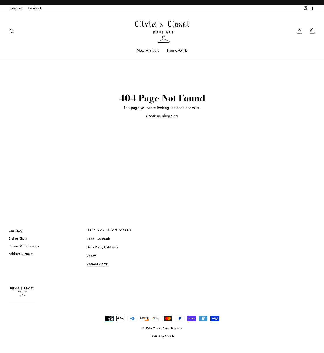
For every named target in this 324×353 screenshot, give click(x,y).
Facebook (34, 8)
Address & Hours (21, 254)
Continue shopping (162, 115)
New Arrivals (148, 50)
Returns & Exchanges (24, 246)
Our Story (15, 231)
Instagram (16, 8)
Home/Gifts (177, 50)
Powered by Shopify (162, 336)
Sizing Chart (18, 238)
